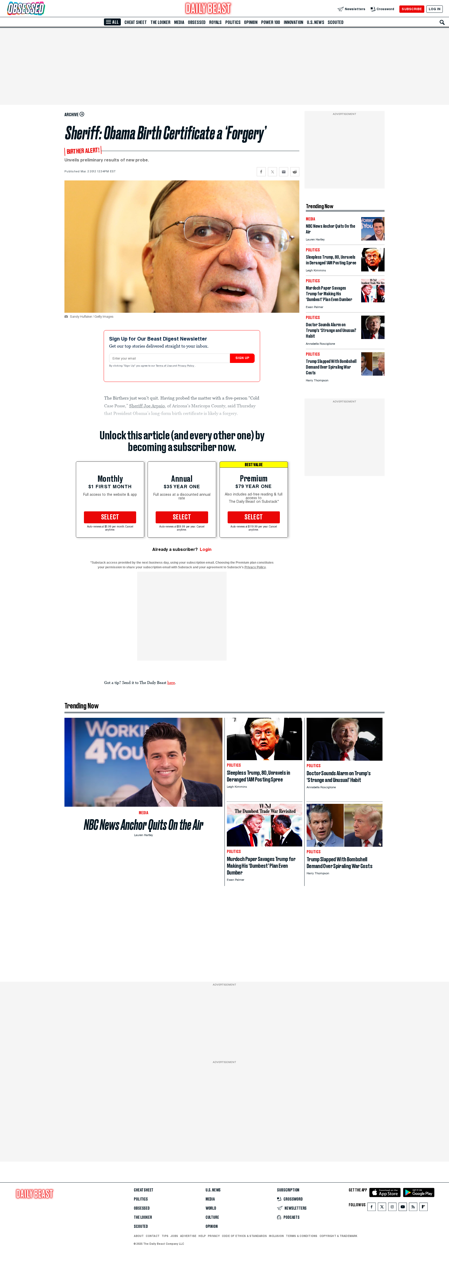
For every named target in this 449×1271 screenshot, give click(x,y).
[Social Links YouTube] (403, 1208)
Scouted (336, 22)
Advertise (188, 1235)
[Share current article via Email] (283, 171)
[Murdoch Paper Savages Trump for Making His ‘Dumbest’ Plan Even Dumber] (373, 301)
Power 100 (270, 22)
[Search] (442, 22)
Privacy (214, 1235)
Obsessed (197, 22)
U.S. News (315, 22)
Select (110, 517)
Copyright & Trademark (339, 1235)
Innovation (293, 22)
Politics (232, 22)
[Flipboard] (423, 1208)
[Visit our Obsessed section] (42, 9)
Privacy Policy (186, 366)
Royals (215, 22)
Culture (212, 1217)
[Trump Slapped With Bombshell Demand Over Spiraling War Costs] (373, 374)
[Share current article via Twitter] (272, 171)
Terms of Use (164, 366)
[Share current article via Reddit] (294, 171)
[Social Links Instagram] (392, 1208)
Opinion (250, 22)
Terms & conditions (301, 1235)
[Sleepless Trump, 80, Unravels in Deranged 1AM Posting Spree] (373, 270)
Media (179, 22)
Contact (153, 1235)
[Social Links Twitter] (382, 1208)
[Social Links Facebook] (371, 1208)
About (139, 1235)
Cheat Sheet (135, 22)
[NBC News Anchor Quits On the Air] (373, 239)
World (211, 1208)
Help (202, 1235)
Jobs (174, 1235)
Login (206, 549)
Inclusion (276, 1235)
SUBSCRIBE (412, 9)
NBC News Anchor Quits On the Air (143, 825)
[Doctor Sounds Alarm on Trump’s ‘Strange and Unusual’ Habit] (373, 337)
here (171, 682)
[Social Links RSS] (413, 1208)
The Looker (160, 22)
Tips (165, 1235)
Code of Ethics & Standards (244, 1235)
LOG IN (434, 9)
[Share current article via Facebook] (261, 171)
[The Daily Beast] (208, 9)
